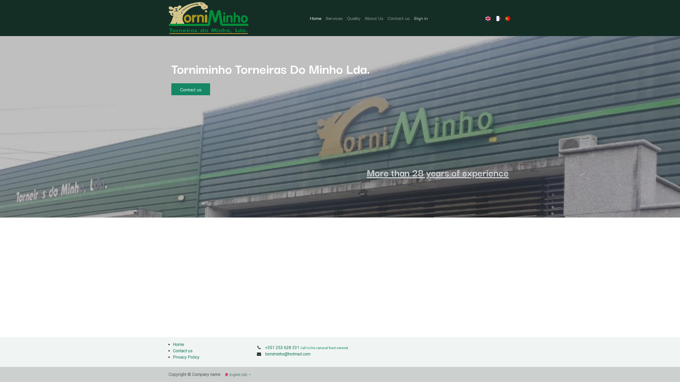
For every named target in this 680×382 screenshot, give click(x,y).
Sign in (421, 17)
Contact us (190, 89)
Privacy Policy (186, 357)
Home (178, 344)
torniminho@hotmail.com (288, 354)
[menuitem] (316, 18)
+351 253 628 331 (282, 347)
